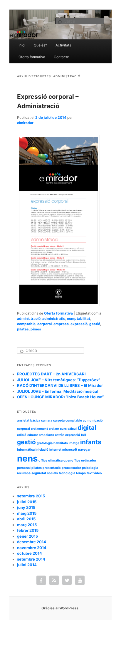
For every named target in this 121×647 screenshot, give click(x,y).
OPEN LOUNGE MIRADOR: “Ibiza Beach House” (60, 396)
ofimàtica (55, 460)
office (42, 460)
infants (90, 442)
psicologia (90, 468)
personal (24, 468)
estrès (59, 435)
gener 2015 (27, 536)
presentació (52, 468)
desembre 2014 (31, 541)
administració (29, 318)
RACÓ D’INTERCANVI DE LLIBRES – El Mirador (60, 385)
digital (87, 427)
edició (21, 435)
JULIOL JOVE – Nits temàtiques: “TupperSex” (58, 379)
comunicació (93, 420)
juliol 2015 (26, 501)
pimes (36, 329)
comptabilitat (78, 318)
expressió (79, 324)
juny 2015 (26, 507)
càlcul (72, 429)
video (97, 473)
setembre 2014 (31, 559)
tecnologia (67, 473)
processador (71, 468)
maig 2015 (26, 513)
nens (27, 458)
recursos (24, 473)
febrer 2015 (27, 530)
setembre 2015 (31, 496)
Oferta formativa (32, 57)
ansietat (23, 420)
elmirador (25, 123)
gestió (94, 324)
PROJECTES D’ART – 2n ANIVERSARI (51, 374)
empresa (61, 324)
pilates (23, 329)
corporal (44, 324)
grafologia (45, 443)
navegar (84, 450)
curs (63, 429)
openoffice (71, 460)
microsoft (69, 450)
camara (46, 420)
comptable (26, 324)
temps (81, 473)
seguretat (38, 473)
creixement (39, 429)
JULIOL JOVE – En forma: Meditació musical (57, 391)
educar (32, 435)
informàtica (26, 450)
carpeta (59, 420)
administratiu (53, 318)
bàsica (35, 420)
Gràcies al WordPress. (60, 608)
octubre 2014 (29, 553)
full (83, 435)
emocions (46, 435)
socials (52, 473)
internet (55, 450)
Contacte (61, 57)
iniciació (42, 450)
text (90, 473)
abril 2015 (26, 518)
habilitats (60, 443)
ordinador (88, 460)
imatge (74, 443)
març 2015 (27, 524)
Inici (22, 45)
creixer (54, 429)
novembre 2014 (31, 547)
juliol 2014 (27, 564)
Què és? (40, 45)
